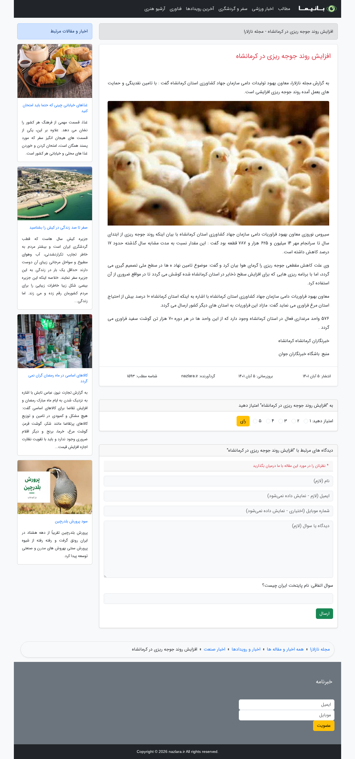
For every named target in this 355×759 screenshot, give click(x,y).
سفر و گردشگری (233, 8)
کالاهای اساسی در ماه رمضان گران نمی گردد (58, 378)
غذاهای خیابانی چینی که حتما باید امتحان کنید (55, 108)
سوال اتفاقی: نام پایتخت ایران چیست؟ (297, 585)
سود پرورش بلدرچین (71, 521)
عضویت (324, 725)
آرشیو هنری (154, 8)
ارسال (324, 613)
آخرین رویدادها (200, 8)
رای (243, 421)
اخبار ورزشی (262, 8)
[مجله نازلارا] (317, 9)
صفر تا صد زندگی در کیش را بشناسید (58, 228)
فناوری (175, 8)
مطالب (284, 8)
